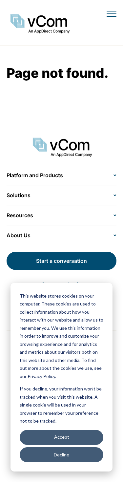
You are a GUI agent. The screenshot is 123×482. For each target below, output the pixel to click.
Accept (61, 437)
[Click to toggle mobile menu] (111, 13)
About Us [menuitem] (19, 235)
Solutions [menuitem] (19, 195)
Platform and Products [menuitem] (35, 175)
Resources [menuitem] (20, 215)
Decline (61, 454)
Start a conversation (61, 261)
